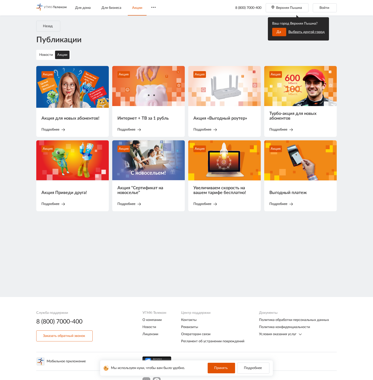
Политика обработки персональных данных (294, 320)
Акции (137, 7)
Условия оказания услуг (278, 334)
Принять (221, 368)
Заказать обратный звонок (64, 336)
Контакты (189, 320)
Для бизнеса (111, 7)
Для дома (83, 7)
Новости (46, 54)
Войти (324, 7)
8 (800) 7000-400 (248, 7)
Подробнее (253, 368)
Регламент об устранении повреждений (212, 341)
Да (279, 32)
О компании (152, 320)
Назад (48, 26)
